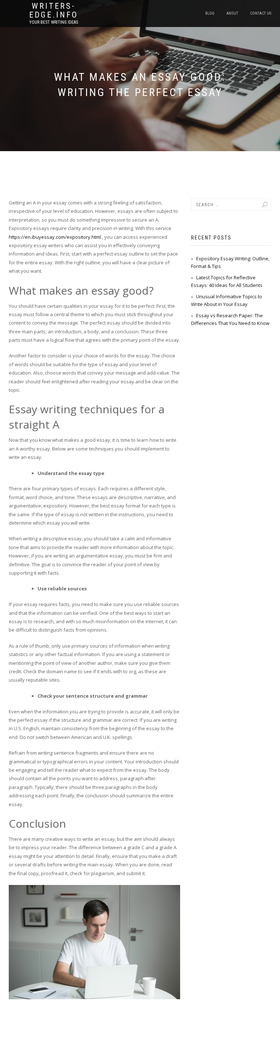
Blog (209, 13)
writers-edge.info (53, 10)
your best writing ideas (53, 22)
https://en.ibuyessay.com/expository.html (55, 237)
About (232, 13)
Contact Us (260, 13)
